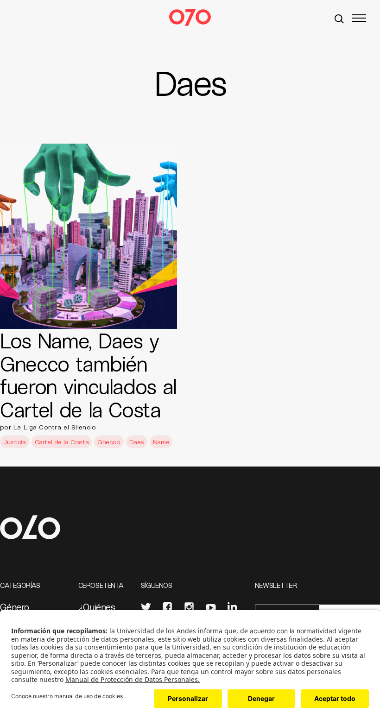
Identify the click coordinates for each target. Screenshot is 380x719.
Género (14, 606)
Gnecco (108, 442)
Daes (136, 442)
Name (161, 442)
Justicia (14, 442)
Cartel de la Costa (62, 442)
